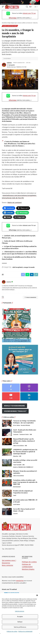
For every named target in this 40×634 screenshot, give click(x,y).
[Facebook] (11, 388)
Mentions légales (28, 569)
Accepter (20, 616)
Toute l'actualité (17, 464)
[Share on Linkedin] (32, 274)
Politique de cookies (12, 631)
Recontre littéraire (25, 425)
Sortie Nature (16, 504)
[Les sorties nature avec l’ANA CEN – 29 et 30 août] (7, 502)
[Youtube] (11, 396)
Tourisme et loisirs (24, 434)
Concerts (15, 513)
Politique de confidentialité (25, 631)
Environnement (17, 486)
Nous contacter (7, 565)
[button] (37, 595)
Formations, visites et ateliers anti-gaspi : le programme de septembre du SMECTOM (25, 482)
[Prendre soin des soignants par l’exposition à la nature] (7, 493)
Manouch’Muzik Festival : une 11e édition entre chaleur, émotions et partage (24, 441)
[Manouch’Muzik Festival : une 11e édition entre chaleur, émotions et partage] (7, 441)
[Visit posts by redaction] (4, 65)
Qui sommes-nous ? (9, 560)
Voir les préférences (20, 627)
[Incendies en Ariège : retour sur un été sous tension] (7, 462)
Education (15, 456)
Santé (14, 495)
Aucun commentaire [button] (31, 297)
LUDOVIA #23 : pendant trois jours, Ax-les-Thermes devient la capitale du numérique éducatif (25, 451)
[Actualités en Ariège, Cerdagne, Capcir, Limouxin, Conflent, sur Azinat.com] (12, 7)
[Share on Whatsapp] (27, 274)
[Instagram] (29, 388)
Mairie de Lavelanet (15, 202)
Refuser (20, 622)
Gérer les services (19, 611)
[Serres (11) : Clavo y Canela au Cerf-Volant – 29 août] (7, 511)
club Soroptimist (17, 267)
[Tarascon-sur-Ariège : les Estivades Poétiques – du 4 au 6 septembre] (7, 423)
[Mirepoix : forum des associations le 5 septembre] (7, 473)
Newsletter (6, 563)
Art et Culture (16, 425)
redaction (9, 62)
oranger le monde (29, 267)
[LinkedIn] (29, 396)
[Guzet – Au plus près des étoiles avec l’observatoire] (7, 432)
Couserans (15, 434)
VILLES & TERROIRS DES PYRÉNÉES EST (23, 467)
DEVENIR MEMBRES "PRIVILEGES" (15, 411)
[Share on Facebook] (23, 274)
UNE (31, 434)
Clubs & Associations (10, 26)
